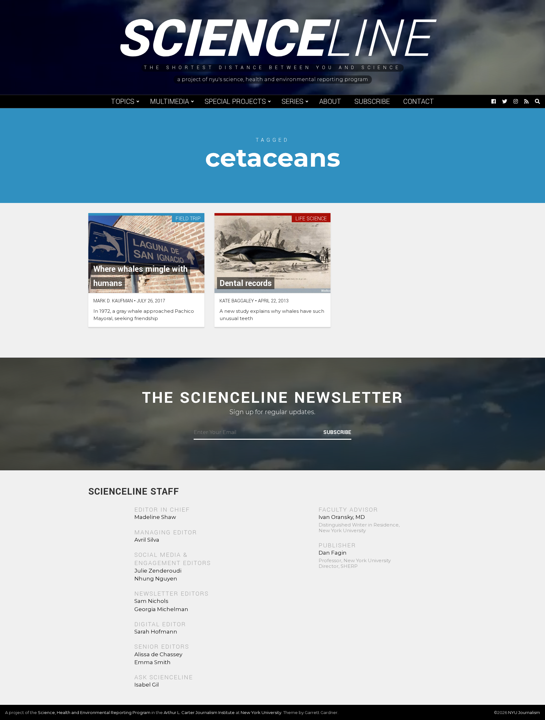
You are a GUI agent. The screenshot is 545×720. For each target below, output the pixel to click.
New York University (261, 712)
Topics (122, 102)
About (330, 102)
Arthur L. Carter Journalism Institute (199, 712)
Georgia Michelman (161, 609)
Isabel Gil (146, 684)
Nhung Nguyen (155, 578)
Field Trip (188, 219)
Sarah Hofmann (155, 631)
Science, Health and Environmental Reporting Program (94, 712)
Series (292, 102)
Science (272, 39)
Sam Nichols (151, 601)
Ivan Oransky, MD (342, 517)
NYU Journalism (524, 712)
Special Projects (235, 102)
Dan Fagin (333, 553)
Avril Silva (146, 540)
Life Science (311, 219)
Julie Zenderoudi (157, 571)
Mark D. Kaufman (113, 301)
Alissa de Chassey (158, 654)
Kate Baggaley (237, 301)
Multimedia (169, 102)
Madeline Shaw (155, 517)
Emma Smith (152, 662)
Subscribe (372, 102)
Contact (418, 102)
